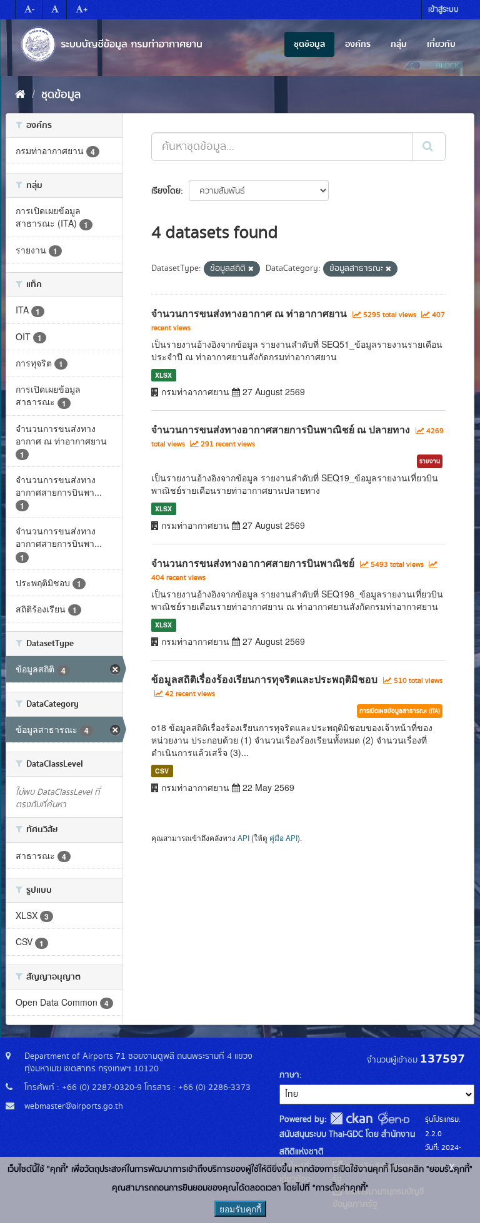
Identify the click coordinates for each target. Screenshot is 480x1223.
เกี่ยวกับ (441, 44)
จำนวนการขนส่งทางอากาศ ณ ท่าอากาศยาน (249, 313)
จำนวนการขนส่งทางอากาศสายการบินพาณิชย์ (252, 563)
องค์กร (358, 44)
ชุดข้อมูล (309, 44)
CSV (162, 770)
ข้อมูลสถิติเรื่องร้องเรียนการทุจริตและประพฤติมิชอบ (264, 679)
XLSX (163, 375)
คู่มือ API (283, 837)
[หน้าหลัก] (20, 95)
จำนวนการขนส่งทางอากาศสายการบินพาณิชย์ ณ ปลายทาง (280, 429)
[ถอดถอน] (251, 269)
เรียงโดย (166, 191)
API (243, 837)
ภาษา (289, 1075)
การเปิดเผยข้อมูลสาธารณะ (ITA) (399, 711)
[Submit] (429, 146)
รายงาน (429, 461)
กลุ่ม (399, 44)
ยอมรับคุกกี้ (240, 1208)
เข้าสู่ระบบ (443, 10)
